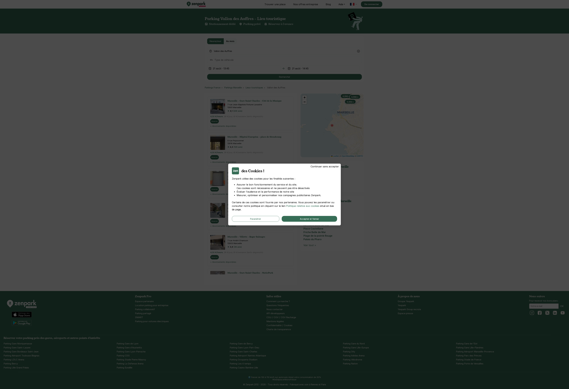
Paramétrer (255, 219)
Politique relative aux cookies (302, 205)
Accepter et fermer (309, 219)
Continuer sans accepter (325, 166)
